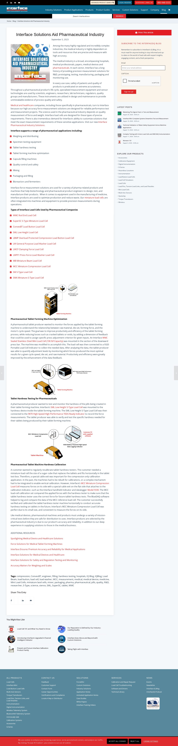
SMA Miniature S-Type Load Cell (28, 277)
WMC (71, 585)
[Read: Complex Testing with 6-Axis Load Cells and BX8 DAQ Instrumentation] (119, 135)
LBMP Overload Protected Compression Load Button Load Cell (43, 238)
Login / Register (125, 3)
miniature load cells (94, 197)
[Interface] (25, 9)
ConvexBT (36, 576)
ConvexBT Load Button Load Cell (29, 226)
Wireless (121, 202)
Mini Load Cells (18, 582)
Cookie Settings (151, 741)
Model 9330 (93, 489)
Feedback (45, 682)
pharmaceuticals (61, 67)
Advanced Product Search (101, 3)
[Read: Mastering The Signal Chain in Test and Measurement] (119, 113)
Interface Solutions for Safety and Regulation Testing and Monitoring (44, 560)
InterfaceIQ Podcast (154, 692)
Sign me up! (128, 92)
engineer (46, 576)
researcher (16, 585)
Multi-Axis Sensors (125, 193)
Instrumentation (124, 174)
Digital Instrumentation (126, 164)
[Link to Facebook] (7, 3)
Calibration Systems (14, 720)
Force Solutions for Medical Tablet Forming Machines (36, 544)
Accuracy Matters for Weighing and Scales (31, 565)
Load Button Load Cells (126, 177)
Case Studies (81, 698)
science (34, 585)
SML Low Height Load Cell (25, 232)
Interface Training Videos (86, 705)
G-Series (121, 167)
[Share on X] (15, 600)
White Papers (81, 702)
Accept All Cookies (117, 741)
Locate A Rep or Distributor (51, 698)
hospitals (80, 576)
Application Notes (83, 692)
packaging (60, 582)
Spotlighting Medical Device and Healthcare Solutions (37, 538)
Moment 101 (127, 141)
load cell (34, 579)
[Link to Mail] (15, 3)
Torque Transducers (125, 199)
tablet (65, 585)
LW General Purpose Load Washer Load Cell (34, 243)
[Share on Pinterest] (19, 600)
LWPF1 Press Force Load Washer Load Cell (33, 255)
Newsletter (150, 685)
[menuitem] (53, 9)
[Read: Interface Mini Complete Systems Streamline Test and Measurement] (119, 120)
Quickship (121, 196)
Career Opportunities (49, 692)
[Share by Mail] (31, 600)
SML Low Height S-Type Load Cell (67, 407)
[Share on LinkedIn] (23, 600)
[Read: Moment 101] (119, 142)
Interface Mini (12, 685)
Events (149, 682)
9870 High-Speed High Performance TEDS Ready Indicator (56, 413)
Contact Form (46, 688)
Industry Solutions (83, 688)
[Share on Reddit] (27, 600)
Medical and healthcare (22, 105)
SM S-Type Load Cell (22, 272)
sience (42, 585)
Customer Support (48, 685)
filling (55, 576)
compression (23, 576)
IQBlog (98, 576)
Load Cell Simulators (125, 180)
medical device (91, 579)
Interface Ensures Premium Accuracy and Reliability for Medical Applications (48, 549)
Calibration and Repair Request (123, 682)
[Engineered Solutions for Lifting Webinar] (176, 373)
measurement (66, 579)
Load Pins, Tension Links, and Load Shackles (18, 699)
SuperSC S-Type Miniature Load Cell (30, 221)
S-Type (26, 585)
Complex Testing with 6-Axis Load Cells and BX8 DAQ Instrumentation (146, 134)
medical (78, 579)
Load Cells (122, 183)
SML (49, 585)
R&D (106, 582)
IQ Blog (90, 576)
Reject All (134, 741)
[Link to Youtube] (19, 3)
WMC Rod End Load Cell (24, 215)
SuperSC (56, 585)
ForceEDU (80, 682)
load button (23, 579)
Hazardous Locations (126, 170)
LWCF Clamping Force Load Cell (28, 249)
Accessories (122, 158)
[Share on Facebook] (11, 600)
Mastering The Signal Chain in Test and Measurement (141, 112)
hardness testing (67, 576)
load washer (46, 579)
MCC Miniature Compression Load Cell (32, 266)
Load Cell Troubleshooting (121, 685)
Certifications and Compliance (53, 695)
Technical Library (117, 692)
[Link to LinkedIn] (11, 3)
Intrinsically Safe (13, 717)
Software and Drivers (119, 688)
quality (99, 582)
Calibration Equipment (126, 161)
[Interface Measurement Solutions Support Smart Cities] (2, 373)
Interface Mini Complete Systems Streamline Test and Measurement (145, 119)
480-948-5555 (163, 2)
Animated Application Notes (87, 695)
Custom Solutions (83, 685)
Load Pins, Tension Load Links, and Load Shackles (136, 186)
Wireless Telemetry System (17, 710)
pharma (70, 582)
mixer (51, 582)
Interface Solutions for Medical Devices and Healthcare (37, 554)
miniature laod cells (37, 582)
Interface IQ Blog (152, 688)
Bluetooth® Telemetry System (18, 714)
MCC (55, 579)
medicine (104, 579)
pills (93, 582)
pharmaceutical (82, 582)
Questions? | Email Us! (144, 3)
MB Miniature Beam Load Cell (27, 260)
